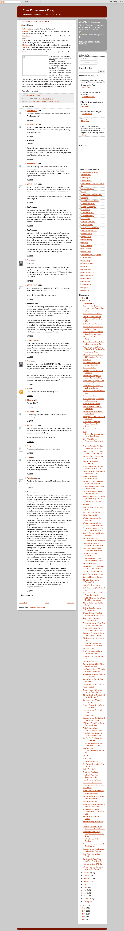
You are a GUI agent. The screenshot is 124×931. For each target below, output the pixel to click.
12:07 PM (30, 407)
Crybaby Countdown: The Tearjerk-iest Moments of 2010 (92, 319)
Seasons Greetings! (90, 396)
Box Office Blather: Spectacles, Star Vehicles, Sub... (93, 441)
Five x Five (87, 758)
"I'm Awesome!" (88, 715)
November (87, 873)
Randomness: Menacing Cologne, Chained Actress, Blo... (93, 834)
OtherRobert (31, 340)
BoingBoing (26, 36)
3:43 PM (30, 136)
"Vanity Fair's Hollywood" (90, 228)
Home (47, 603)
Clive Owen (32, 101)
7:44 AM (30, 396)
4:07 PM (30, 281)
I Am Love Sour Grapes (91, 512)
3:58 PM (30, 226)
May (85, 890)
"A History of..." (86, 178)
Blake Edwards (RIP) (90, 515)
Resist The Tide (88, 648)
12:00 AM (30, 591)
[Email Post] (51, 99)
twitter (90, 42)
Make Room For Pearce (91, 404)
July (85, 884)
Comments (86, 63)
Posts (84, 59)
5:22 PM (30, 357)
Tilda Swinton (86, 284)
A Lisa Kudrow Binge (90, 352)
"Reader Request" (87, 213)
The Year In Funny (89, 311)
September (88, 878)
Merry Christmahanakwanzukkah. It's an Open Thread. (93, 434)
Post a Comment (27, 595)
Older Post (70, 603)
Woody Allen (85, 290)
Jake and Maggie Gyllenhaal (91, 255)
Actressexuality (86, 234)
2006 (84, 914)
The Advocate (87, 114)
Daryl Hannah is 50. (90, 801)
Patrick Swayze (53, 101)
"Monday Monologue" (88, 207)
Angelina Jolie (86, 237)
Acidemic (25, 31)
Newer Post (23, 603)
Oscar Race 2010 (87, 272)
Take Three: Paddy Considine (93, 684)
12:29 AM (30, 384)
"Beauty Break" (86, 181)
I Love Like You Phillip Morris (93, 791)
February (87, 899)
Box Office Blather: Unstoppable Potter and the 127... (93, 750)
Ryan (29, 260)
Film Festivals (86, 249)
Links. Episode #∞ (89, 769)
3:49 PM (30, 159)
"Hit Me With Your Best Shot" (91, 195)
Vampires (84, 288)
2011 (84, 298)
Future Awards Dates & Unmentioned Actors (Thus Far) (93, 812)
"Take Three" (85, 219)
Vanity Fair (86, 87)
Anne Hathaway (86, 240)
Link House (27, 25)
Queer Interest (86, 279)
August (86, 881)
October (87, 875)
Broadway (84, 243)
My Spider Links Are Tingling (93, 429)
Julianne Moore (86, 258)
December (87, 303)
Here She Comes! (89, 563)
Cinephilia (85, 135)
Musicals (84, 267)
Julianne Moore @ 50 (90, 794)
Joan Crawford (42, 101)
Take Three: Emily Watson (92, 780)
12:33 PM (30, 442)
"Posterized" (85, 210)
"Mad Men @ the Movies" (90, 201)
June (86, 887)
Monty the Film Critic (90, 772)
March (86, 896)
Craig (29, 446)
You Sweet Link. (89, 687)
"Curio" (83, 192)
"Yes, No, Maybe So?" (89, 231)
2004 (84, 920)
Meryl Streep (85, 261)
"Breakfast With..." (87, 189)
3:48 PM (30, 453)
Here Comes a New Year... (92, 314)
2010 (84, 301)
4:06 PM (30, 256)
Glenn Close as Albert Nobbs (93, 574)
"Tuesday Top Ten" (88, 222)
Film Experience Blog (38, 10)
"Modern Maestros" (88, 204)
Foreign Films (86, 252)
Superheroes (85, 281)
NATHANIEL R (32, 124)
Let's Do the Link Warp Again (93, 324)
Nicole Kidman (86, 270)
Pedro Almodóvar (87, 276)
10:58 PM (30, 488)
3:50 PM (30, 180)
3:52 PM (30, 203)
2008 (84, 908)
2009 (84, 905)
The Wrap (25, 47)
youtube (97, 42)
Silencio (30, 400)
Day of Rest (87, 788)
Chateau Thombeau (29, 52)
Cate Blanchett (86, 246)
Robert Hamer (32, 111)
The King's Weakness (90, 761)
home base (83, 42)
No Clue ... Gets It (89, 368)
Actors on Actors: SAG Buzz (93, 864)
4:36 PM (30, 336)
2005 (84, 917)
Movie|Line (26, 45)
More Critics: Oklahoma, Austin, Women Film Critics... (91, 424)
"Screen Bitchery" (87, 216)
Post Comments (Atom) (37, 607)
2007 (84, 911)
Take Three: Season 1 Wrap (93, 501)
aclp (28, 389)
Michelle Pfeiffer (87, 263)
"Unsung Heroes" (87, 225)
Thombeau (31, 478)
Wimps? (86, 504)
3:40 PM (30, 120)
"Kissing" (84, 198)
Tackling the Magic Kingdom (93, 571)
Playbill (24, 40)
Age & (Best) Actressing (91, 585)
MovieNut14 (31, 411)
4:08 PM (30, 299)
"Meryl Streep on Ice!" (91, 661)
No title (85, 755)
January (87, 902)
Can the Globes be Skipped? (93, 577)
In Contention (27, 29)
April (85, 893)
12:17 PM (30, 421)
